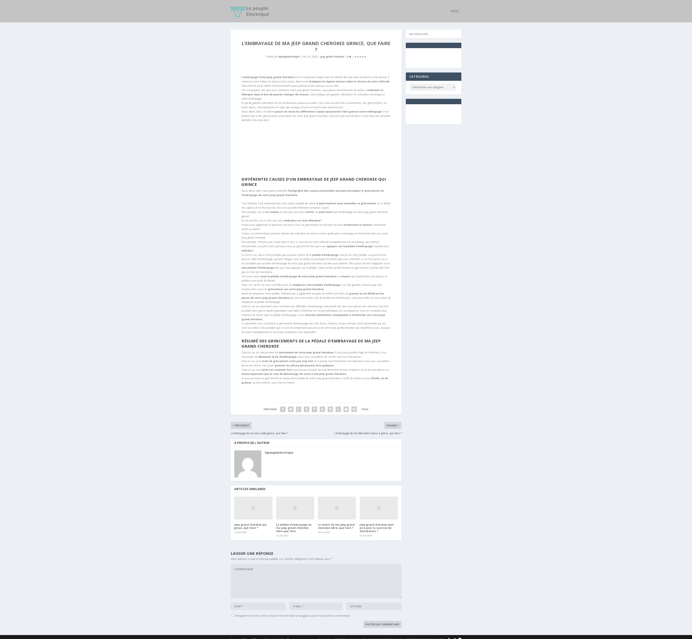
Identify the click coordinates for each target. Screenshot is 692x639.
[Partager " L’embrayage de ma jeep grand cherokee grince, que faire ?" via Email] (346, 409)
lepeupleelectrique (289, 56)
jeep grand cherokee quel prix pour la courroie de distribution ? (377, 528)
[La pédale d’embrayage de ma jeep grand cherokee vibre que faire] (295, 508)
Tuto (454, 11)
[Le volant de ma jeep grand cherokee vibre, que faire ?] (337, 508)
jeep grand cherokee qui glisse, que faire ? (250, 526)
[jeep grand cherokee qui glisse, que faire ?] (253, 508)
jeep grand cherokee (332, 56)
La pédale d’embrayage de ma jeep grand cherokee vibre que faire (293, 528)
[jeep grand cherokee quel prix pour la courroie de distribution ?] (379, 508)
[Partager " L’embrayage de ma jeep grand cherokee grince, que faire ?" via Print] (354, 409)
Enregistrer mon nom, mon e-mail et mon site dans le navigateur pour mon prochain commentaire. (293, 615)
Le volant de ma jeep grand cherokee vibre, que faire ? (336, 526)
